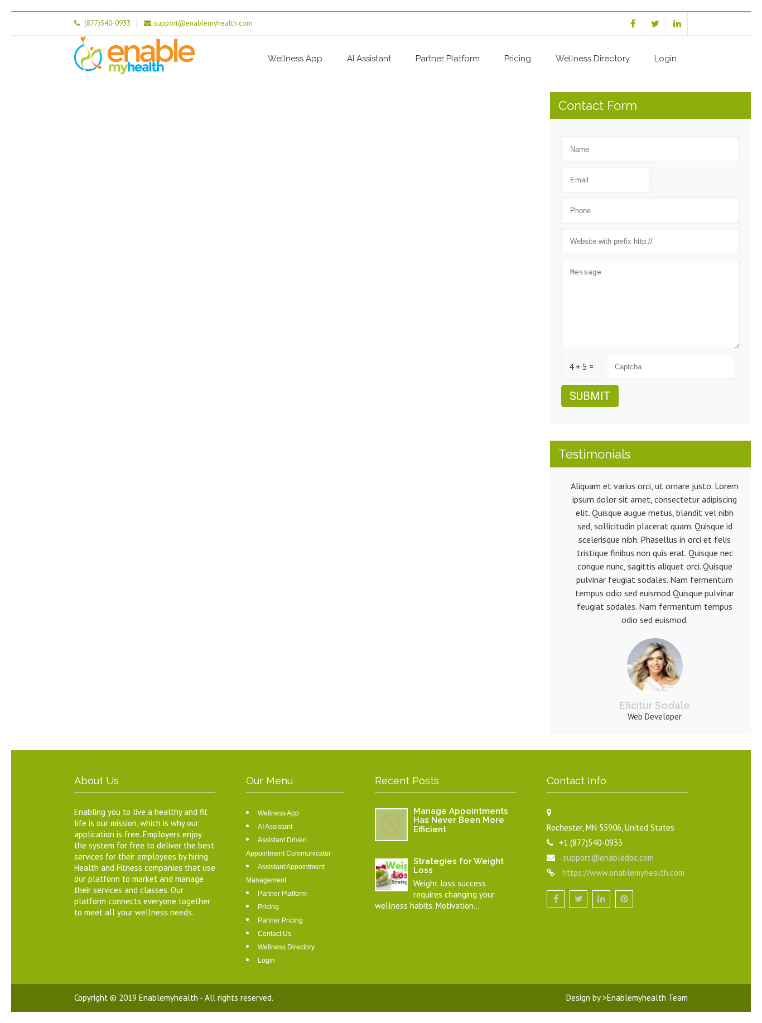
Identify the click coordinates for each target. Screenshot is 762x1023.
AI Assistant (369, 59)
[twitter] (655, 24)
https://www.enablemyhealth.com (623, 872)
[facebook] (633, 24)
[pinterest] (624, 899)
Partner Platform (448, 59)
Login (665, 59)
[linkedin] (677, 24)
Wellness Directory (593, 59)
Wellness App (295, 59)
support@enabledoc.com (608, 857)
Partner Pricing (280, 920)
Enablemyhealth (169, 997)
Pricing (517, 59)
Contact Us (274, 934)
